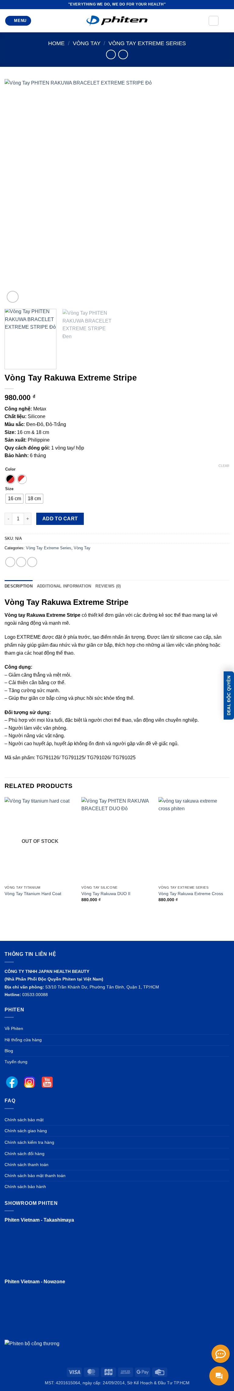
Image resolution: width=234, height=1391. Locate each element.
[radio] (10, 479)
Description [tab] (19, 586)
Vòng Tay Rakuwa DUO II (105, 893)
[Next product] (110, 54)
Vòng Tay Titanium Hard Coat (33, 893)
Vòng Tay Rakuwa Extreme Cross (190, 893)
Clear (223, 466)
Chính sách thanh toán (26, 1164)
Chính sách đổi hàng (24, 1153)
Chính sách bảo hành (25, 1186)
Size (9, 489)
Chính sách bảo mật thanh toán (35, 1175)
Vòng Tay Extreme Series (147, 43)
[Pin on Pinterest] (21, 562)
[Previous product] (123, 54)
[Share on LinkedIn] (32, 562)
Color (10, 469)
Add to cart (60, 518)
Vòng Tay (87, 43)
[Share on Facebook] (10, 562)
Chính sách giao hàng (26, 1130)
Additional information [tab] (64, 586)
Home (56, 43)
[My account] (213, 21)
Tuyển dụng (16, 1061)
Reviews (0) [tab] (108, 586)
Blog (9, 1050)
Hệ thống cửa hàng (23, 1039)
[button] (18, 21)
